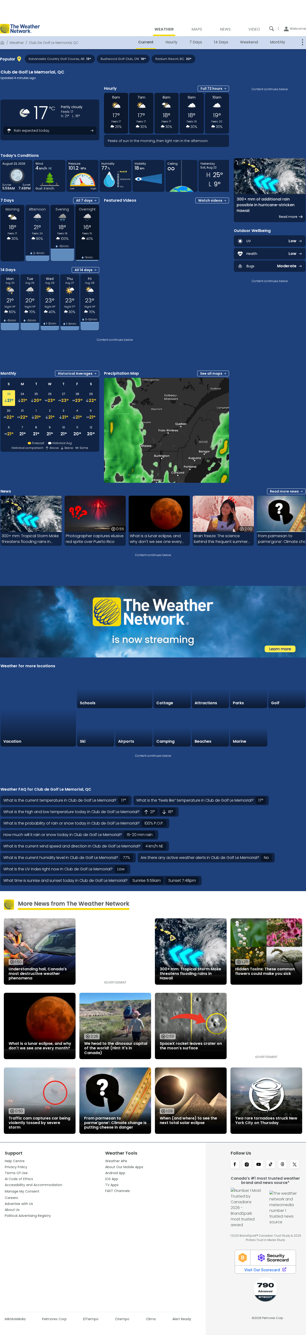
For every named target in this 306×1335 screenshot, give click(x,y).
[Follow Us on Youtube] (259, 1165)
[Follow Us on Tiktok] (271, 1165)
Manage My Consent (22, 1191)
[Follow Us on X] (295, 1165)
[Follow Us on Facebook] (235, 1165)
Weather (17, 42)
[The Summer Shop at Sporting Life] (287, 728)
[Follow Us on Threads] (283, 1165)
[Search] (271, 28)
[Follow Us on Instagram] (247, 1165)
